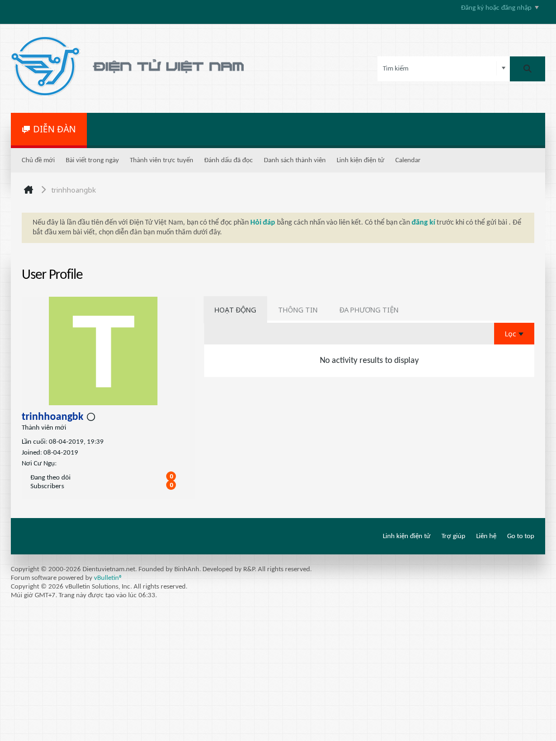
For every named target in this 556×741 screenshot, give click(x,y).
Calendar (408, 160)
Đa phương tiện (369, 310)
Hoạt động (235, 310)
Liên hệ (486, 536)
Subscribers (47, 486)
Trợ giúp (453, 536)
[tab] (235, 309)
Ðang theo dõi (50, 477)
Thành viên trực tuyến (161, 160)
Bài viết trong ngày (92, 160)
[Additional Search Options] (503, 68)
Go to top (520, 536)
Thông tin (298, 310)
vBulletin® (108, 578)
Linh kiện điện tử (360, 160)
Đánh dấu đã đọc (228, 160)
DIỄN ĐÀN (54, 129)
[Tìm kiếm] (527, 68)
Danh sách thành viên (295, 160)
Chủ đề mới (38, 160)
